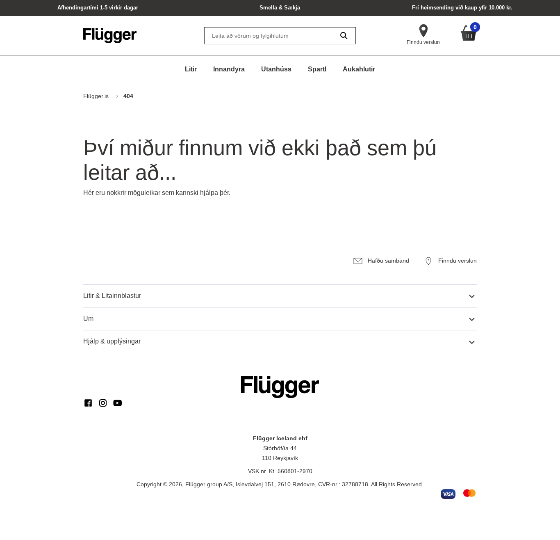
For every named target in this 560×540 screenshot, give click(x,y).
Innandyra (229, 69)
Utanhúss (276, 69)
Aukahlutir (359, 69)
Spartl (317, 69)
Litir (191, 69)
